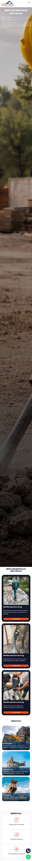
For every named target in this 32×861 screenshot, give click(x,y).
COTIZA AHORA (16, 619)
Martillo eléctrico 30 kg (12, 607)
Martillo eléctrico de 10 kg (13, 655)
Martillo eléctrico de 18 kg (13, 702)
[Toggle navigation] (29, 2)
